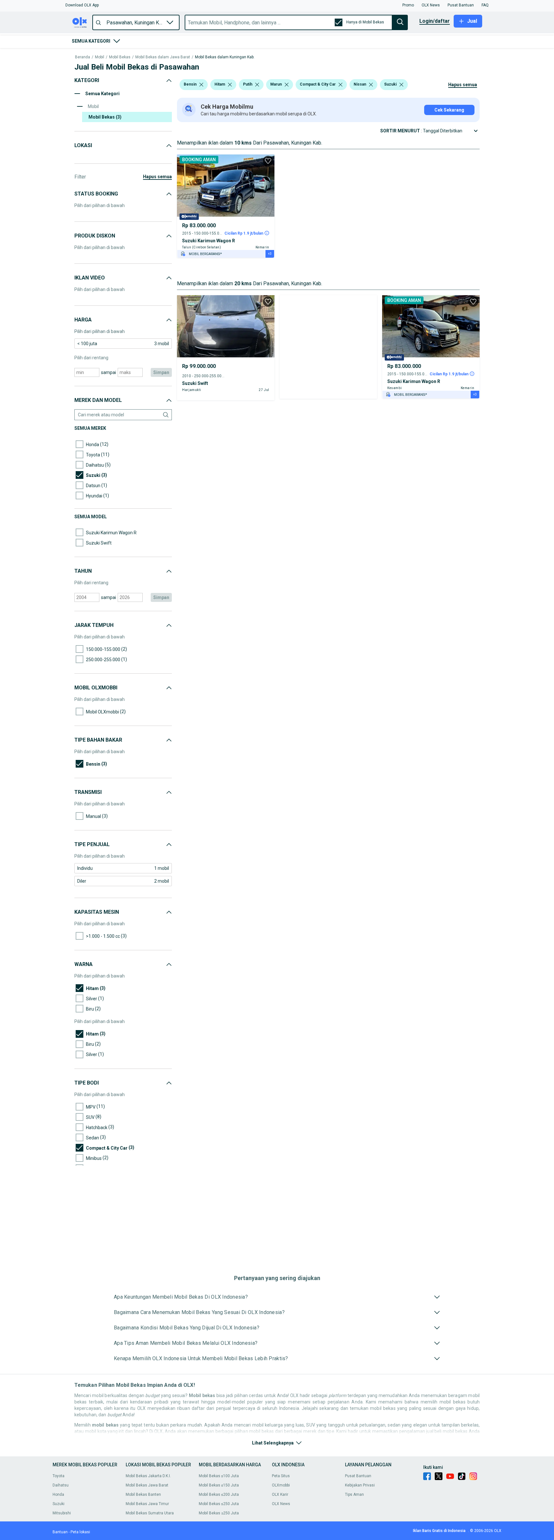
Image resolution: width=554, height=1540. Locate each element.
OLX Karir (280, 1494)
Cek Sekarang (449, 109)
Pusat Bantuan (358, 1476)
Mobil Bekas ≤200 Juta (219, 1494)
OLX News (281, 1504)
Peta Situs (281, 1476)
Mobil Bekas (119, 57)
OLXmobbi (281, 1485)
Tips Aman (354, 1494)
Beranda (82, 57)
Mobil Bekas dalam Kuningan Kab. (225, 57)
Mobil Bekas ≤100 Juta (219, 1476)
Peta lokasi (80, 1532)
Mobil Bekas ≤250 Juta (219, 1504)
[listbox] (201, 84)
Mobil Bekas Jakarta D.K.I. (148, 1476)
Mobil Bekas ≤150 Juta (219, 1485)
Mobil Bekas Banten (143, 1494)
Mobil (99, 57)
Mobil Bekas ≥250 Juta (219, 1513)
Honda (58, 1494)
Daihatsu (61, 1485)
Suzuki (58, 1504)
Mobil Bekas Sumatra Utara (150, 1513)
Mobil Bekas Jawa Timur (147, 1504)
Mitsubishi (62, 1513)
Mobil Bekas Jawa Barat (147, 1485)
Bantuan (60, 1532)
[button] (82, 5)
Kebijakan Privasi (360, 1485)
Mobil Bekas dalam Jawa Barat (162, 57)
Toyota (58, 1476)
